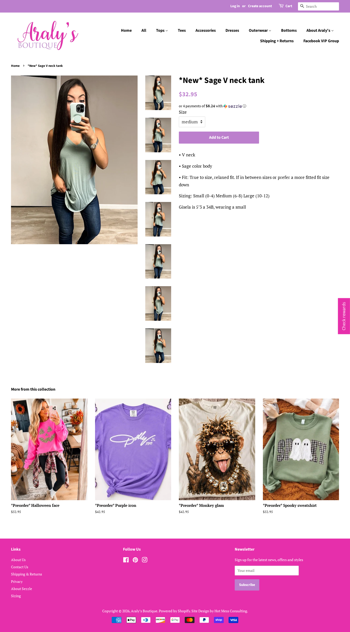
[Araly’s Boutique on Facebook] (126, 560)
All (143, 30)
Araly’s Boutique (144, 610)
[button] (259, 106)
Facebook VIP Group (321, 41)
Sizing (16, 595)
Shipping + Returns (277, 41)
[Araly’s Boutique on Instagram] (144, 560)
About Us (18, 559)
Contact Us (19, 566)
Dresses (232, 30)
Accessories (205, 30)
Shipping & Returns (26, 574)
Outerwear (259, 30)
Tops (160, 30)
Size (183, 112)
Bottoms (289, 30)
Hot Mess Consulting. (231, 610)
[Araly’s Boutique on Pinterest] (135, 560)
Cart (288, 6)
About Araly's (318, 30)
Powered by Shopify (174, 610)
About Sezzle (21, 588)
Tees (182, 30)
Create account (260, 6)
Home (126, 30)
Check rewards (344, 316)
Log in (235, 6)
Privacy (17, 581)
